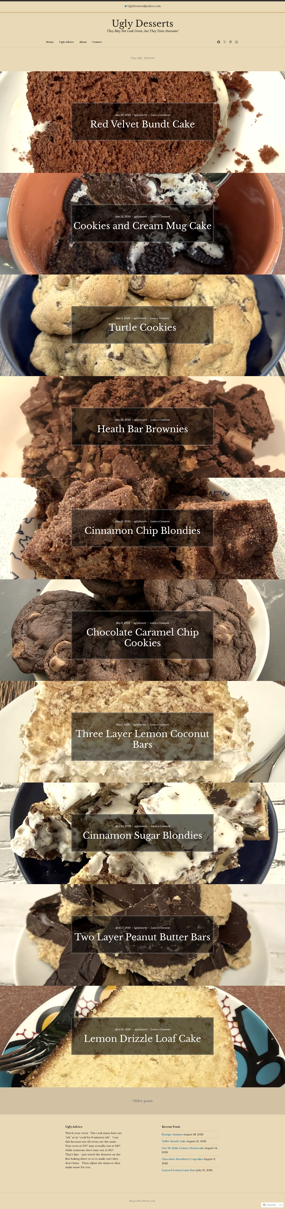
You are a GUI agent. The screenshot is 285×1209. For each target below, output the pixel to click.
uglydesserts (140, 114)
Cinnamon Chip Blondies (142, 530)
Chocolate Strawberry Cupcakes (182, 1159)
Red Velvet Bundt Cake (142, 124)
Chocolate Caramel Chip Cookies (142, 638)
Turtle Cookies (142, 327)
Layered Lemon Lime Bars (179, 1170)
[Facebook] (218, 42)
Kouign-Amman (172, 1134)
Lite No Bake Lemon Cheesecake (183, 1148)
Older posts (143, 1101)
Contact (97, 42)
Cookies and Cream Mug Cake (142, 225)
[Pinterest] (230, 42)
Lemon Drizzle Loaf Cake (142, 1038)
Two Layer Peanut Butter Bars (142, 937)
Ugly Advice (66, 42)
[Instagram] (236, 42)
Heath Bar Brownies (142, 429)
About (83, 42)
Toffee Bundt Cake (174, 1141)
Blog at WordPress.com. (142, 1201)
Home (50, 42)
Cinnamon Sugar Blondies (142, 835)
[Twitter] (224, 42)
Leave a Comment (160, 114)
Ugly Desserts (142, 23)
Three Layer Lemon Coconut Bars (142, 739)
